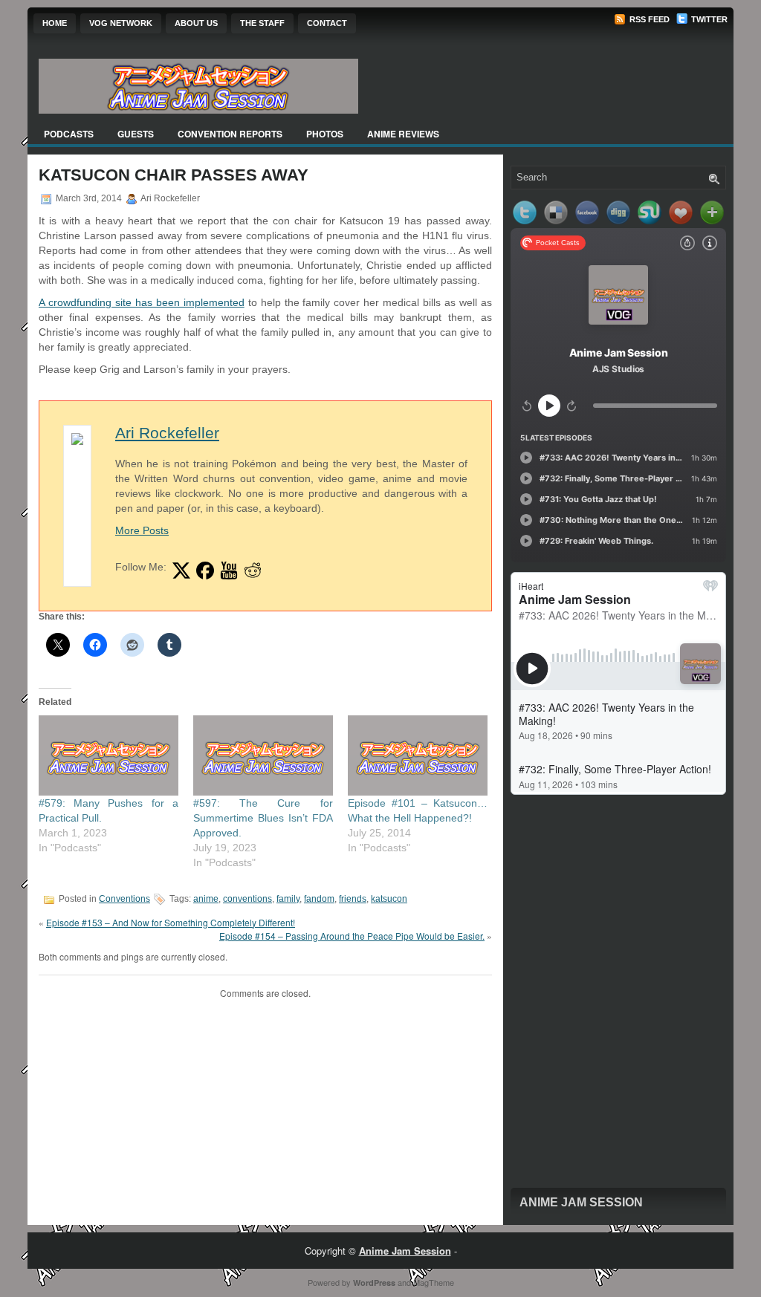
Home (54, 23)
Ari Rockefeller (167, 432)
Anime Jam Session (581, 1202)
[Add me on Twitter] (181, 570)
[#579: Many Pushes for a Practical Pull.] (108, 755)
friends (352, 899)
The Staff (262, 23)
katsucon (389, 899)
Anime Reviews (403, 133)
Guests (135, 133)
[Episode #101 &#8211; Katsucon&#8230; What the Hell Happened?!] (418, 755)
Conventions (124, 899)
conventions (247, 899)
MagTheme (433, 1282)
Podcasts (69, 133)
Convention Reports (230, 133)
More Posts (142, 530)
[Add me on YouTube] (229, 570)
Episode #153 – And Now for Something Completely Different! (170, 922)
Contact (327, 23)
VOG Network (120, 23)
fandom (319, 899)
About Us (196, 23)
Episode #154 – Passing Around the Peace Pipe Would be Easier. (352, 935)
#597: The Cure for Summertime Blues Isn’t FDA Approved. (263, 818)
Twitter (708, 19)
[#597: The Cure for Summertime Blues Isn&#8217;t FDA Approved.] (263, 755)
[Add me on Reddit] (253, 570)
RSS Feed (648, 19)
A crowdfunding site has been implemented (142, 302)
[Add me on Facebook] (205, 570)
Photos (324, 133)
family (287, 899)
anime (205, 899)
